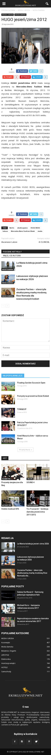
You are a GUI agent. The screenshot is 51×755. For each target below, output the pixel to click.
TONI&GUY (21, 409)
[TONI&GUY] (8, 413)
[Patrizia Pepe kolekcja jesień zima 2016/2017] (8, 426)
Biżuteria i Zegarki (8, 651)
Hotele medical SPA (10, 509)
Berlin (12, 228)
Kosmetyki (6, 479)
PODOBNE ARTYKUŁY (12, 252)
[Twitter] (36, 741)
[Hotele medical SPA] (12, 498)
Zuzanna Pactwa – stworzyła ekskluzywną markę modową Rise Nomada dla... (32, 573)
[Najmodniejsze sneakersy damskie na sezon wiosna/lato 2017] (8, 622)
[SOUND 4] (38, 472)
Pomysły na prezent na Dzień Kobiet (33, 396)
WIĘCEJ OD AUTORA (12, 256)
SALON (29, 479)
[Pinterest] (29, 741)
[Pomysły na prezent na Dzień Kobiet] (8, 399)
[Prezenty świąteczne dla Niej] (12, 472)
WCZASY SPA (6, 505)
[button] (47, 3)
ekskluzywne (22, 228)
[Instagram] (22, 741)
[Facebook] (14, 741)
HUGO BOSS (35, 228)
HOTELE (4, 667)
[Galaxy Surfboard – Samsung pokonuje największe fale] (8, 595)
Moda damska (20, 15)
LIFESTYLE (5, 655)
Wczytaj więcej (24, 449)
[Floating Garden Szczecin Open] (8, 386)
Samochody (6, 671)
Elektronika (6, 659)
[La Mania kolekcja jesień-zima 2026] (8, 266)
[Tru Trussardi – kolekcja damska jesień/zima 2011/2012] (38, 498)
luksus (5, 231)
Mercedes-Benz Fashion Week (23, 231)
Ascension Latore (9, 242)
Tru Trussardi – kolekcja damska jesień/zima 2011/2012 (37, 512)
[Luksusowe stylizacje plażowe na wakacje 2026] (8, 279)
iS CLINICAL (44, 242)
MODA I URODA (7, 15)
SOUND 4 (30, 482)
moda (40, 231)
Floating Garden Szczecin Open (31, 383)
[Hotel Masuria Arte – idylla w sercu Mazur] (8, 439)
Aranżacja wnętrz (8, 663)
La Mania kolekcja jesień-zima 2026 (33, 544)
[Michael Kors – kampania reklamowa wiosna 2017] (8, 609)
